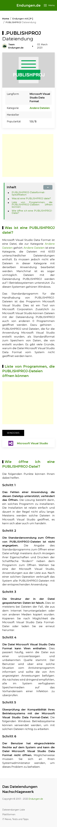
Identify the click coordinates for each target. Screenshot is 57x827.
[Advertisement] (27, 155)
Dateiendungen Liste (13, 809)
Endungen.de (29, 5)
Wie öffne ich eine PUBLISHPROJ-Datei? (32, 211)
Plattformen (8, 814)
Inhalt (11, 187)
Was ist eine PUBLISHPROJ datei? (31, 198)
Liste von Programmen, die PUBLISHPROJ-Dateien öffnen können (32, 204)
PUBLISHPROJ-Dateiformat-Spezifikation (28, 193)
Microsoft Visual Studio (32, 443)
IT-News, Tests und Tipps (15, 819)
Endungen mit (22, 18)
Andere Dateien (40, 108)
